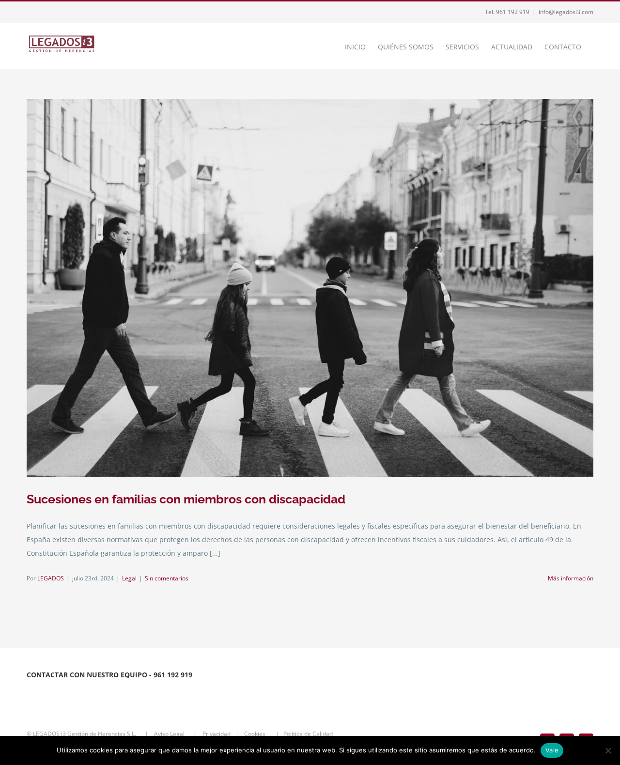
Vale (551, 750)
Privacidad (217, 734)
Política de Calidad (310, 734)
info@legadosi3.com (566, 12)
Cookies (257, 734)
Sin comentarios (166, 578)
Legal (129, 578)
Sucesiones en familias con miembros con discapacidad (186, 499)
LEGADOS (50, 578)
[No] (608, 750)
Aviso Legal (170, 734)
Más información (570, 578)
